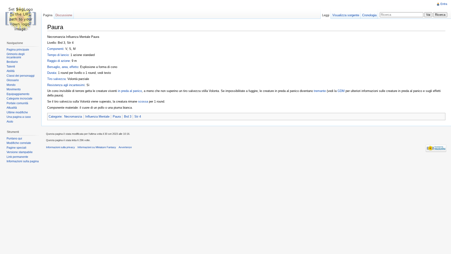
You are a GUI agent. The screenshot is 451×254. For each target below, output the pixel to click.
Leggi (325, 15)
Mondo (11, 85)
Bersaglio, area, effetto (62, 67)
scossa (143, 101)
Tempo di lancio (58, 55)
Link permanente (17, 157)
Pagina (47, 15)
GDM (341, 91)
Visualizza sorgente (345, 15)
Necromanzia (73, 116)
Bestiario (12, 62)
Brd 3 (127, 116)
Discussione (63, 15)
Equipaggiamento (18, 94)
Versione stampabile (20, 152)
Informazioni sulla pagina (23, 161)
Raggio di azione (58, 61)
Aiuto (10, 121)
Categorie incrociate (19, 98)
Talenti (11, 66)
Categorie (55, 116)
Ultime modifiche (17, 112)
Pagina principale (18, 49)
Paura (117, 116)
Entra (443, 4)
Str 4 (137, 116)
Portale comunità (17, 103)
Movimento (14, 89)
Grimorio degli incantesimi (16, 55)
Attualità (12, 107)
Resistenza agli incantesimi (66, 85)
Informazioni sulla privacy (60, 147)
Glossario (13, 80)
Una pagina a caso (19, 117)
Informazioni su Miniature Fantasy (97, 147)
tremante (320, 91)
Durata (51, 73)
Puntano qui (14, 138)
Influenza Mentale (97, 116)
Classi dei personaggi (21, 75)
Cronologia (369, 15)
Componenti (55, 49)
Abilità (11, 71)
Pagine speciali (16, 147)
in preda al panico (130, 91)
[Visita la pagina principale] (20, 19)
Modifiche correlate (19, 143)
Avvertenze (125, 147)
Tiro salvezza (56, 79)
